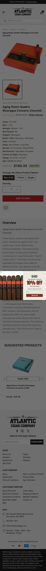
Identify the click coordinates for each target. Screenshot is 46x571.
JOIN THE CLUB (34, 295)
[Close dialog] (1, 272)
